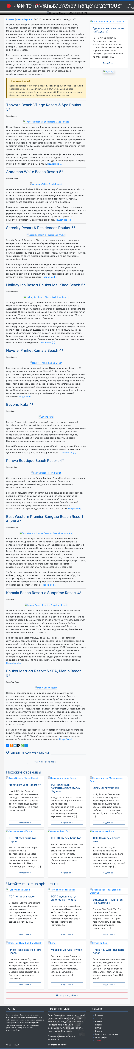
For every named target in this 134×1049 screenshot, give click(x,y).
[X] (18, 745)
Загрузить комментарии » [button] (46, 762)
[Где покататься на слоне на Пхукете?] (109, 22)
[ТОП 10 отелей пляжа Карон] (25, 832)
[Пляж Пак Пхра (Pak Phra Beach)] (25, 943)
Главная (10, 19)
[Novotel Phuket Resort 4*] (25, 778)
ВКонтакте (65, 1031)
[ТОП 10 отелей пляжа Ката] (109, 832)
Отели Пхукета (24, 19)
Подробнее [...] (55, 163)
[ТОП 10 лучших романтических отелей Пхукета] (67, 778)
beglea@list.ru (55, 1028)
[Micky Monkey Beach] (109, 780)
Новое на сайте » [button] (67, 995)
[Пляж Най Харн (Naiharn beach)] (109, 943)
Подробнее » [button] (109, 63)
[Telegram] (15, 745)
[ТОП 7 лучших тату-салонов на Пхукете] (67, 890)
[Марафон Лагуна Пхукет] (67, 943)
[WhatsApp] (22, 745)
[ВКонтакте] (7, 745)
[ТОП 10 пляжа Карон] (25, 890)
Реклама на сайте (57, 1044)
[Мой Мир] (26, 745)
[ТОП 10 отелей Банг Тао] (67, 832)
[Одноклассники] (11, 745)
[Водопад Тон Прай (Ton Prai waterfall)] (109, 891)
